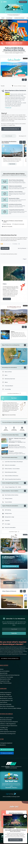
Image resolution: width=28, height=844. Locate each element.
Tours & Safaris (8, 502)
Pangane (15, 155)
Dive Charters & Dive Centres (11, 495)
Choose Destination (14, 14)
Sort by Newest (22, 248)
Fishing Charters (8, 498)
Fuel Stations (3, 702)
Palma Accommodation (10, 465)
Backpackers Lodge (9, 517)
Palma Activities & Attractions (11, 475)
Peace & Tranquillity (7, 226)
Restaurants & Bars (5, 679)
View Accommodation (15, 839)
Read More (6, 298)
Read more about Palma (10, 414)
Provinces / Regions (5, 694)
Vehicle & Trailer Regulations (8, 723)
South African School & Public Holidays (10, 708)
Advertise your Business (7, 749)
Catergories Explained (6, 743)
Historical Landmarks (5, 704)
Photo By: (6, 20)
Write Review (5, 248)
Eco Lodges (7, 524)
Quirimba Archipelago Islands (13, 161)
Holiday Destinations (5, 692)
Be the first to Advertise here (10, 128)
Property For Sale (4, 681)
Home (2, 18)
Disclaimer (3, 745)
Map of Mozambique (5, 683)
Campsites (7, 520)
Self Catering (8, 510)
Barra (6, 375)
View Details (16, 164)
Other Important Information (8, 731)
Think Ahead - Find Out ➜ (11, 787)
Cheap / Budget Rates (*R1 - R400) (13, 487)
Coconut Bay (8, 389)
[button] (25, 80)
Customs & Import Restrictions (8, 725)
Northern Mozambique (19, 18)
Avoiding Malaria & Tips (6, 700)
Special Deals (3, 673)
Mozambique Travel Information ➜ (10, 658)
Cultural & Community (19, 224)
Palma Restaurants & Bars (11, 472)
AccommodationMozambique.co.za (8, 21)
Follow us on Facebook (7, 753)
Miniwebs (7, 766)
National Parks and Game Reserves (9, 675)
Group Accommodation (10, 527)
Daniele (10, 146)
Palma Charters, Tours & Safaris (12, 468)
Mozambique (9, 18)
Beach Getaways (7, 224)
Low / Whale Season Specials (9, 566)
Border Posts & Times (6, 696)
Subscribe (14, 633)
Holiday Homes (8, 513)
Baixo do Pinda (8, 371)
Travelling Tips (4, 727)
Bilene (6, 382)
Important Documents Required (9, 721)
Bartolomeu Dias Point (10, 378)
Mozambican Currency (6, 698)
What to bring (4, 729)
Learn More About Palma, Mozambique (14, 461)
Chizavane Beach (9, 385)
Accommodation (4, 671)
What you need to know (6, 717)
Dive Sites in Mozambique (7, 706)
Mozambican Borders (6, 719)
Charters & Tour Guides (6, 677)
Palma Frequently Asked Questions (13, 479)
